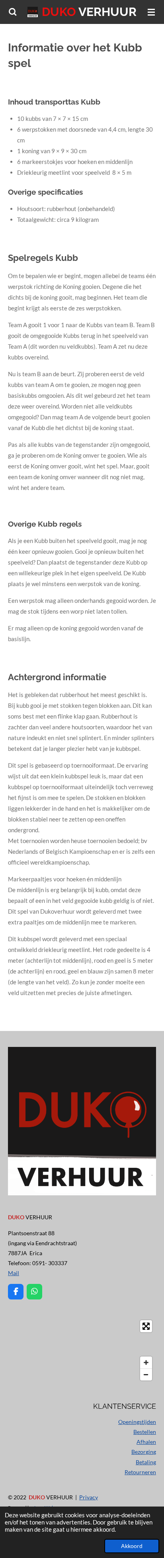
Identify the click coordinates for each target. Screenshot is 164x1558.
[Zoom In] (146, 1362)
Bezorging (143, 1451)
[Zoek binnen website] (12, 12)
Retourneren (140, 1472)
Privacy (88, 1497)
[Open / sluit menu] (151, 12)
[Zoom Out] (146, 1374)
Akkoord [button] (132, 1546)
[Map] (82, 1350)
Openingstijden (137, 1421)
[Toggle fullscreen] (146, 1326)
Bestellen (144, 1431)
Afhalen (146, 1441)
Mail (13, 1273)
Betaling (146, 1462)
